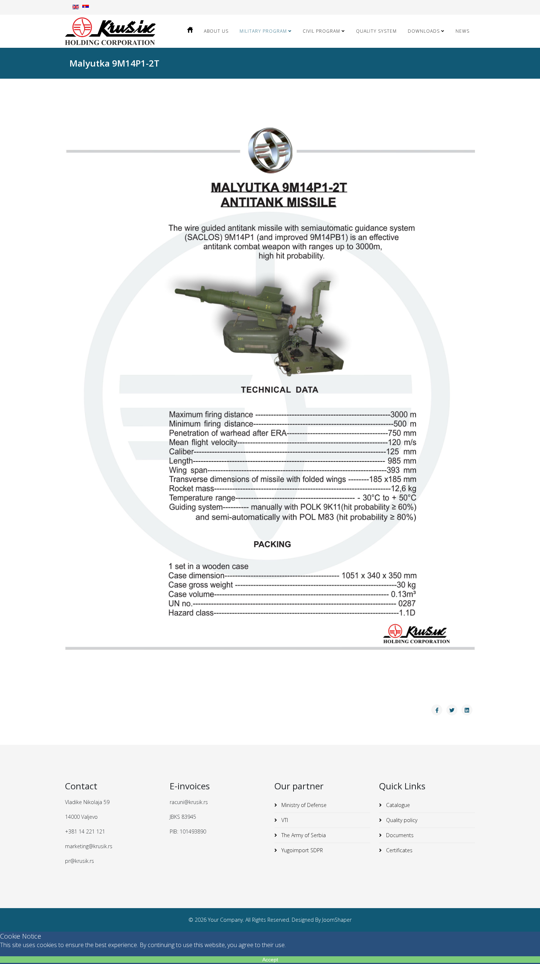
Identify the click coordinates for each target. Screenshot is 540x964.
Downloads (424, 31)
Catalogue (397, 804)
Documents (399, 835)
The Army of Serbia (303, 835)
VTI (284, 820)
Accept (270, 960)
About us (216, 31)
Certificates (399, 850)
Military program (264, 31)
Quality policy (401, 820)
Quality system (376, 31)
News (462, 31)
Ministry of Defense (303, 804)
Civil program (321, 31)
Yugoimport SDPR (301, 850)
